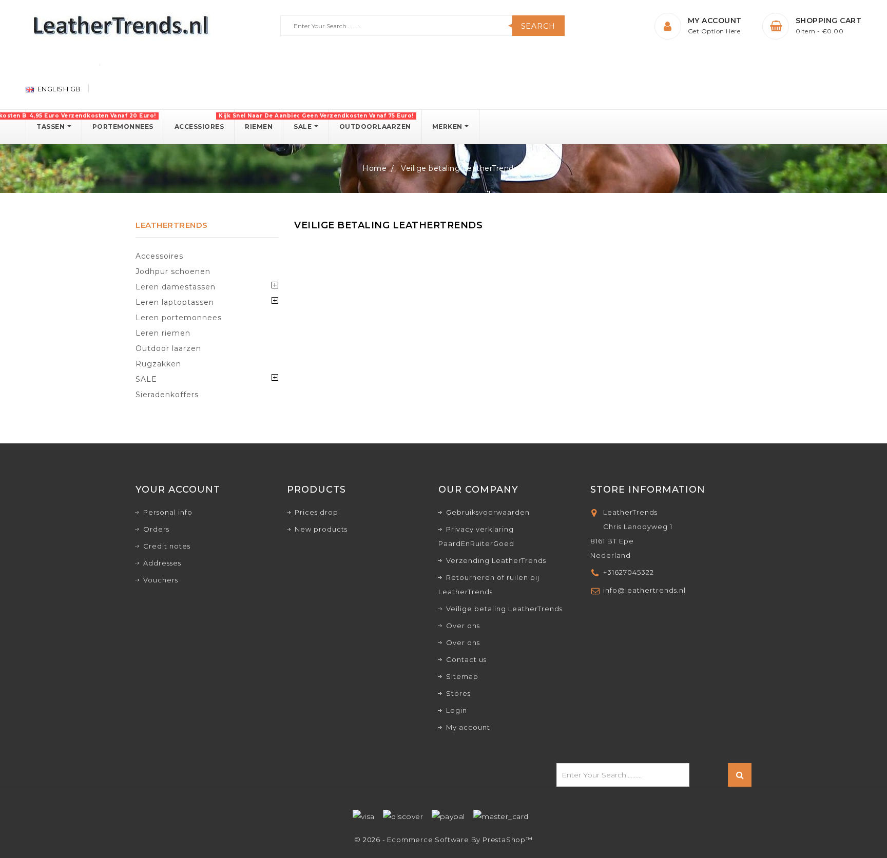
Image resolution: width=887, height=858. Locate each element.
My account (468, 727)
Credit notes (166, 546)
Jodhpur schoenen (173, 271)
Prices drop (316, 512)
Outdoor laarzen (168, 348)
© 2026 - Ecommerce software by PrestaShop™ (443, 839)
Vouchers (160, 580)
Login (456, 710)
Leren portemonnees (179, 317)
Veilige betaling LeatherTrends (504, 608)
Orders (156, 529)
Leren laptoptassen (175, 302)
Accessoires (159, 256)
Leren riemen (163, 333)
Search (538, 26)
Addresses (162, 563)
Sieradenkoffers (167, 394)
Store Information (647, 489)
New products (321, 529)
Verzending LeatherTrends (496, 560)
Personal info (167, 512)
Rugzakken (158, 363)
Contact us (466, 659)
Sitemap (462, 676)
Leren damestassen (176, 286)
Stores (458, 693)
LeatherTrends (172, 225)
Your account (178, 489)
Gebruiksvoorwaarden (488, 512)
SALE (146, 379)
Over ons (463, 625)
